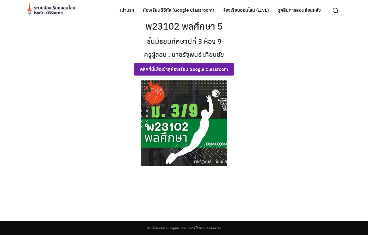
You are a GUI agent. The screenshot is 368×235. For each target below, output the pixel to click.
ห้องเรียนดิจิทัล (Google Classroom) (178, 10)
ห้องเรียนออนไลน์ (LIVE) (246, 10)
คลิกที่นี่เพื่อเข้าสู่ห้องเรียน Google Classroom (184, 69)
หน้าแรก (126, 10)
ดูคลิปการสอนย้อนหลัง (299, 10)
